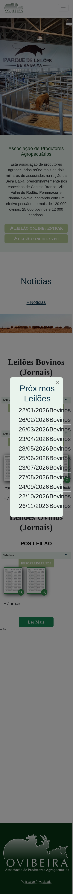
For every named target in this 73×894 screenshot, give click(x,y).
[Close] (57, 382)
